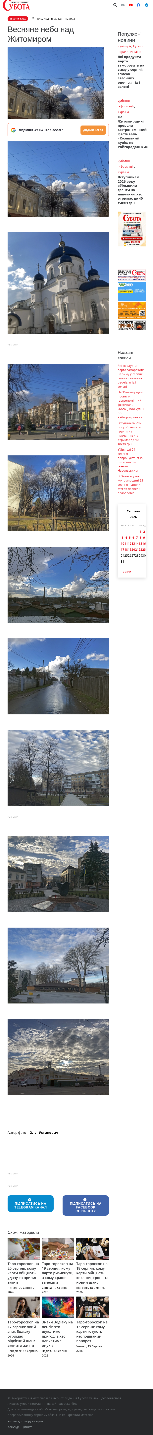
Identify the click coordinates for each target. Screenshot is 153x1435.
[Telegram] (146, 5)
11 (126, 543)
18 (126, 549)
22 (140, 549)
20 (133, 549)
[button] (115, 5)
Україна (135, 52)
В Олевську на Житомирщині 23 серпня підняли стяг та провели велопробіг (130, 484)
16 (144, 543)
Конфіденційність (20, 1427)
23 (144, 549)
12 (129, 543)
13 (133, 543)
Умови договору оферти (25, 1421)
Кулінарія (124, 46)
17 (122, 549)
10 (122, 543)
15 (140, 543)
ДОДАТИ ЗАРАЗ (93, 130)
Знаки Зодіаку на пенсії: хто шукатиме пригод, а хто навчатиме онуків (57, 1334)
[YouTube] (130, 5)
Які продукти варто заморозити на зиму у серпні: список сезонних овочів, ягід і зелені (131, 71)
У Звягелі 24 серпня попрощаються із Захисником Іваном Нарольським (130, 459)
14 (137, 543)
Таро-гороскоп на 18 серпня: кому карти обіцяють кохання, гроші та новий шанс (92, 1273)
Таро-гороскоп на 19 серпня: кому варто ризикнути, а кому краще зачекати (58, 1273)
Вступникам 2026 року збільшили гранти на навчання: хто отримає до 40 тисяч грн (130, 190)
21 (137, 549)
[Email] (122, 5)
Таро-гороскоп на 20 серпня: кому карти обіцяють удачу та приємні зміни (23, 1273)
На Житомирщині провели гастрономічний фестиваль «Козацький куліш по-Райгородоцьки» (133, 132)
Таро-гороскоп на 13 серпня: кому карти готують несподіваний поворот (92, 1331)
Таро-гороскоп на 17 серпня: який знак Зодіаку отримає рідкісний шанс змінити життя (23, 1334)
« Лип (127, 572)
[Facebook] (138, 5)
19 (129, 549)
